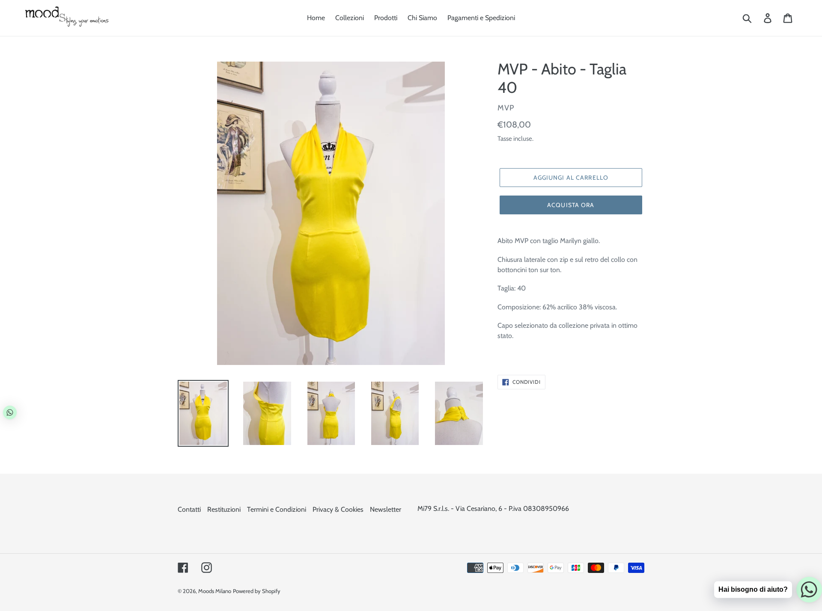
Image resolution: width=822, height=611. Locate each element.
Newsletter (385, 509)
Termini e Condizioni (276, 509)
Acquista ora (570, 205)
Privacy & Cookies (338, 509)
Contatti (189, 509)
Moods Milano (214, 590)
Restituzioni (224, 509)
